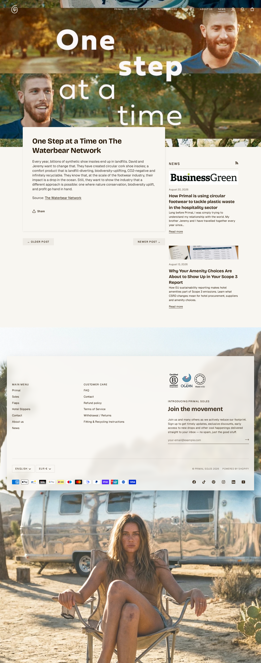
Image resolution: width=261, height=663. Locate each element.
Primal (16, 390)
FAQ (86, 390)
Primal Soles (203, 468)
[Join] (246, 439)
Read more (176, 231)
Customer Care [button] (95, 384)
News (15, 428)
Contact (17, 415)
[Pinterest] (213, 482)
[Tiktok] (203, 482)
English (21, 468)
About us (18, 421)
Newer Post (149, 241)
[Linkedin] (233, 482)
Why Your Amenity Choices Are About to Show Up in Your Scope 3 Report (203, 276)
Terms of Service (94, 409)
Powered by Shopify (235, 468)
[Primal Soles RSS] (236, 162)
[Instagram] (223, 482)
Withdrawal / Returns (97, 415)
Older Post (38, 241)
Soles (15, 396)
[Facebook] (194, 482)
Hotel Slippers (21, 409)
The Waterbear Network (63, 198)
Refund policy (93, 403)
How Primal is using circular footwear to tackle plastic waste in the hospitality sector (202, 201)
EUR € (43, 468)
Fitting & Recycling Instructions (104, 421)
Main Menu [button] (20, 384)
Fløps (15, 403)
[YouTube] (243, 482)
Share (41, 211)
